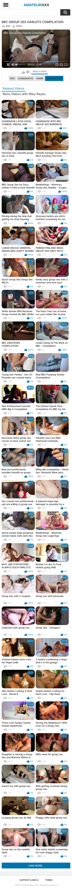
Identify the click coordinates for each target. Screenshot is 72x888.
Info (12, 78)
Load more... (36, 865)
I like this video (23, 72)
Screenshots (25, 78)
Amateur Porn (32, 885)
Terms (49, 880)
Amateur (36, 5)
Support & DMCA (29, 880)
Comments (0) (54, 78)
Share (39, 78)
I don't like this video (27, 72)
